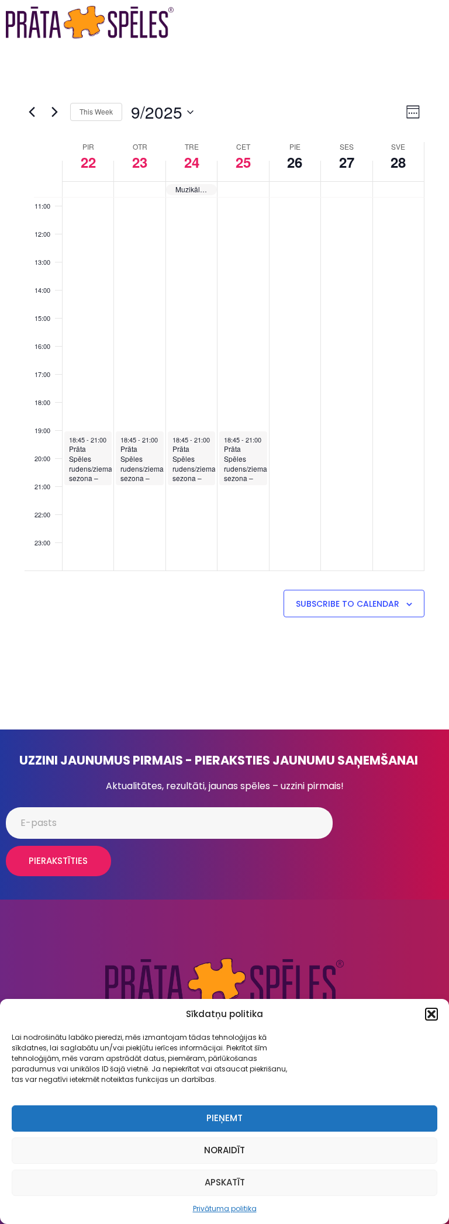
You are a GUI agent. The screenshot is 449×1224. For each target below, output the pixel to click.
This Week (96, 111)
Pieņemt (224, 1118)
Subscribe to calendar (347, 604)
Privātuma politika (225, 1208)
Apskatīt (225, 1182)
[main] (224, 386)
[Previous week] (32, 112)
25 (243, 162)
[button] (431, 1014)
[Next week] (54, 112)
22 (88, 162)
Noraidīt (224, 1150)
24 (191, 162)
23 (139, 162)
